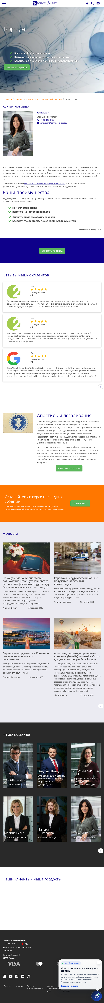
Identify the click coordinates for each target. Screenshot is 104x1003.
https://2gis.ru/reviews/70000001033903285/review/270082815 (16, 291)
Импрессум (19, 986)
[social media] (4, 976)
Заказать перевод (16, 67)
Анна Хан (43, 112)
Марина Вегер (14, 833)
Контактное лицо (16, 106)
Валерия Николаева (46, 831)
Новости (10, 533)
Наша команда (16, 734)
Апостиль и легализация (64, 415)
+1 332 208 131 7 (12, 943)
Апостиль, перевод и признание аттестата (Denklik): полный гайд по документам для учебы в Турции (77, 656)
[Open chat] (96, 996)
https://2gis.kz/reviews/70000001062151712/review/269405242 (16, 324)
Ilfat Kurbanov (60, 695)
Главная (8, 99)
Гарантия (7, 986)
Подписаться (80, 503)
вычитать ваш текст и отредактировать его (44, 183)
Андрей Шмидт (10, 608)
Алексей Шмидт (15, 780)
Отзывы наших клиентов (26, 275)
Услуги (19, 99)
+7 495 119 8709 (46, 120)
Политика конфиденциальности (35, 987)
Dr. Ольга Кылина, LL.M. (85, 772)
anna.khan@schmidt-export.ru (53, 123)
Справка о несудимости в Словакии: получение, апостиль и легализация (26, 656)
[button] (87, 3)
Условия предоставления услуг (53, 988)
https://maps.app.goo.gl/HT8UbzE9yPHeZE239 (16, 358)
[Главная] (46, 3)
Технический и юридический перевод (44, 99)
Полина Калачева (62, 602)
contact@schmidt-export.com (18, 947)
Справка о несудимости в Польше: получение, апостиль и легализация (76, 581)
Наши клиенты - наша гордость (32, 879)
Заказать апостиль (69, 468)
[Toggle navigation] (4, 3)
